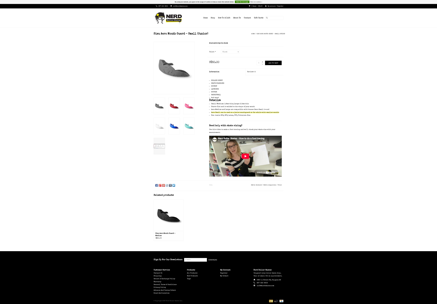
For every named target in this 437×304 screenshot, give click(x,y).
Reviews (251, 72)
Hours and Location (162, 293)
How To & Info (224, 18)
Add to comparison (270, 185)
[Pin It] (163, 185)
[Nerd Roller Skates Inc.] (171, 18)
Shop (213, 18)
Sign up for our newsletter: (168, 260)
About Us (237, 18)
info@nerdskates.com (180, 6)
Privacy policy (160, 287)
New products (192, 276)
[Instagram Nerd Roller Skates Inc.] (281, 260)
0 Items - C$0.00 (257, 6)
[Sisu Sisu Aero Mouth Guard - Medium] (169, 215)
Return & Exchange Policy (164, 279)
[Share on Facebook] (156, 185)
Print (280, 185)
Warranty (157, 282)
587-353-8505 (163, 6)
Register (223, 273)
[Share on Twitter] (173, 185)
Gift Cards (258, 18)
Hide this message (242, 2)
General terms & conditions (165, 284)
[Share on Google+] (160, 185)
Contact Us (158, 273)
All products (192, 273)
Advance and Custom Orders (165, 290)
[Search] (267, 18)
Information (214, 72)
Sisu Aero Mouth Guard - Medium (165, 234)
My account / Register (275, 6)
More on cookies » (256, 2)
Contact (247, 18)
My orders (224, 276)
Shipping (157, 276)
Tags (189, 279)
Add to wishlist (256, 185)
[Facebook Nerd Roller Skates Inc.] (273, 260)
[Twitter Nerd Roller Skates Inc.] (277, 260)
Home (205, 18)
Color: (212, 52)
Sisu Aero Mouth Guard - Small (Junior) (271, 34)
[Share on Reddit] (167, 185)
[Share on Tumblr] (170, 185)
